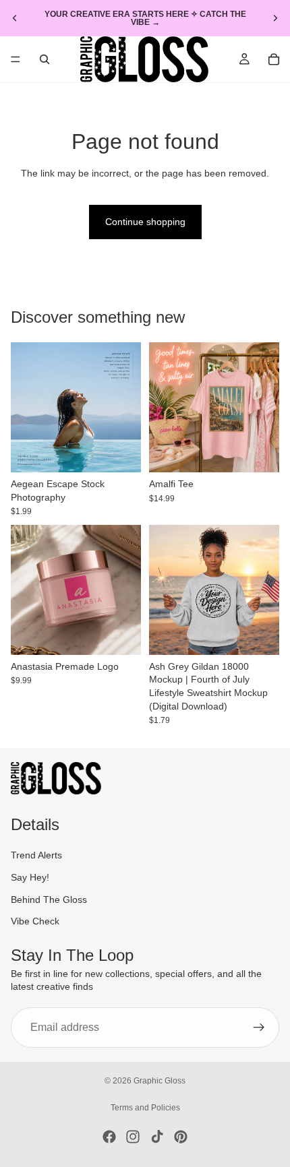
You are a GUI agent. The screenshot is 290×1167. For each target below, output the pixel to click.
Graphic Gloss (159, 1080)
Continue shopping (145, 221)
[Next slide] (275, 18)
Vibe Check (35, 921)
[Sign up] (259, 1027)
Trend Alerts (36, 855)
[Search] (44, 59)
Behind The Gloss (49, 899)
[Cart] (274, 59)
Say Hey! (30, 877)
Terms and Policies (145, 1107)
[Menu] (15, 59)
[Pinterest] (181, 1137)
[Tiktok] (157, 1137)
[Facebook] (109, 1137)
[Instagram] (133, 1137)
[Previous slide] (15, 18)
